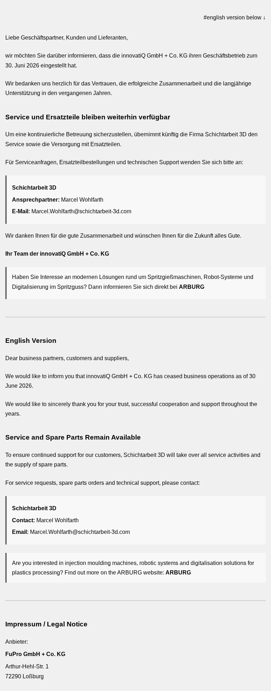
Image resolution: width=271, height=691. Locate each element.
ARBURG (191, 287)
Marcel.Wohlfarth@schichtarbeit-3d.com (81, 211)
